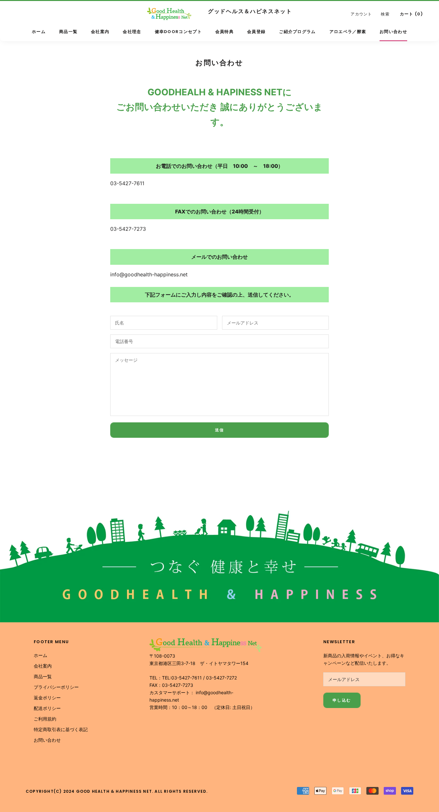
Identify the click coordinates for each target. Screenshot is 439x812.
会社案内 (100, 32)
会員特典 (224, 32)
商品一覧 (68, 32)
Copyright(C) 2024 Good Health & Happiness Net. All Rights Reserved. (117, 791)
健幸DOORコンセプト (178, 32)
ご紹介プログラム (297, 32)
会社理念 (132, 32)
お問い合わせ (393, 32)
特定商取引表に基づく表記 (61, 729)
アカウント (361, 14)
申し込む (342, 700)
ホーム (39, 32)
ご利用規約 (45, 718)
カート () (411, 14)
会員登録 (256, 32)
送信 (219, 430)
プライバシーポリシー (56, 687)
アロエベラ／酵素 (347, 32)
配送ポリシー (47, 708)
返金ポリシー (47, 697)
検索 (385, 14)
